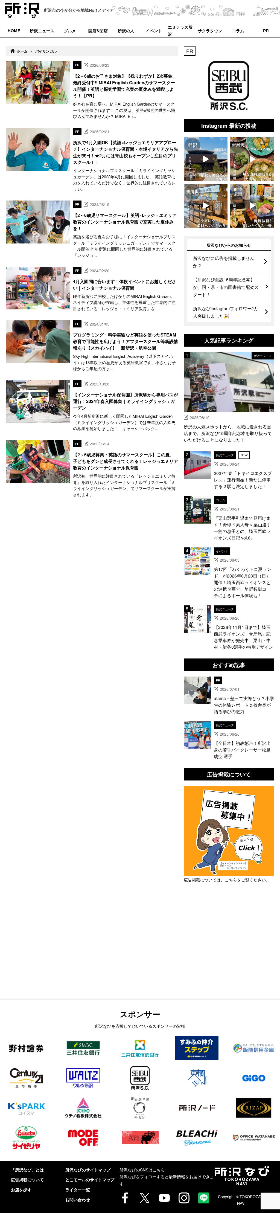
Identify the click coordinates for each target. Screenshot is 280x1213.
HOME (14, 31)
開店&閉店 (98, 31)
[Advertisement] (229, 953)
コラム (238, 31)
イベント (154, 31)
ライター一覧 (77, 1190)
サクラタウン (210, 31)
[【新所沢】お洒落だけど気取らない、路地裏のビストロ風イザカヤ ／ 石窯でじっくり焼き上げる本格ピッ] (252, 159)
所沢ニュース (42, 31)
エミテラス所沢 (180, 30)
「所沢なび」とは (27, 1170)
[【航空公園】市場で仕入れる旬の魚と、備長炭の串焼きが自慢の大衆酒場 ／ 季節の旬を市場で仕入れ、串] (252, 206)
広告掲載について (27, 1180)
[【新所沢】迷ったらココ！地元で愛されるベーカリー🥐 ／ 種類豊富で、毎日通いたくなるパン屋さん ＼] (206, 206)
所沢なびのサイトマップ (87, 1170)
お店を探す (21, 1190)
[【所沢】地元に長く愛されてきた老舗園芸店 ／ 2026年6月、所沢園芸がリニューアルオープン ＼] (206, 159)
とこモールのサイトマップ (90, 1180)
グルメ (70, 31)
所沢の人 (126, 31)
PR (266, 31)
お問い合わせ (77, 1200)
